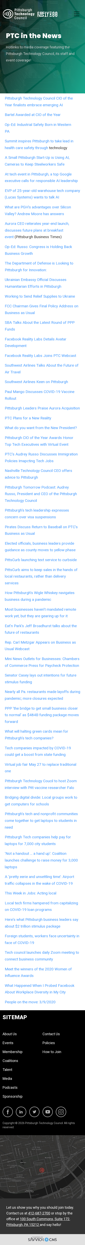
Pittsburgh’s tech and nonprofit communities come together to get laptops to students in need (41, 820)
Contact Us (51, 1034)
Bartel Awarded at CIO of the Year (33, 114)
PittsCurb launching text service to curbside (41, 560)
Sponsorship (13, 1096)
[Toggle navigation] (76, 14)
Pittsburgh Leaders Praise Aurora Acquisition (42, 408)
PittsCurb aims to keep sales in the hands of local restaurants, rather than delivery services (41, 576)
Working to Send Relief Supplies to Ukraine (40, 296)
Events (8, 1043)
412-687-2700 (39, 1213)
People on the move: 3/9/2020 (30, 1002)
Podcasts (10, 1087)
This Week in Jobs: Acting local (30, 893)
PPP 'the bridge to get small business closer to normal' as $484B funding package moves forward (42, 715)
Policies (48, 1043)
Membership (13, 1052)
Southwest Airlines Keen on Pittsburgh (36, 382)
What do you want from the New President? (41, 428)
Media (7, 1078)
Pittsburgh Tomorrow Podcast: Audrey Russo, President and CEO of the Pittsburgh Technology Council (41, 494)
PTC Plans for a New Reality (28, 418)
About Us (10, 1034)
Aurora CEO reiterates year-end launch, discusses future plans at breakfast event (37, 230)
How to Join (51, 1052)
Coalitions (10, 1061)
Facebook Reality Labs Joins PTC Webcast (40, 355)
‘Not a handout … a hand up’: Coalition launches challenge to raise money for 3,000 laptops (41, 860)
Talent (7, 1070)
